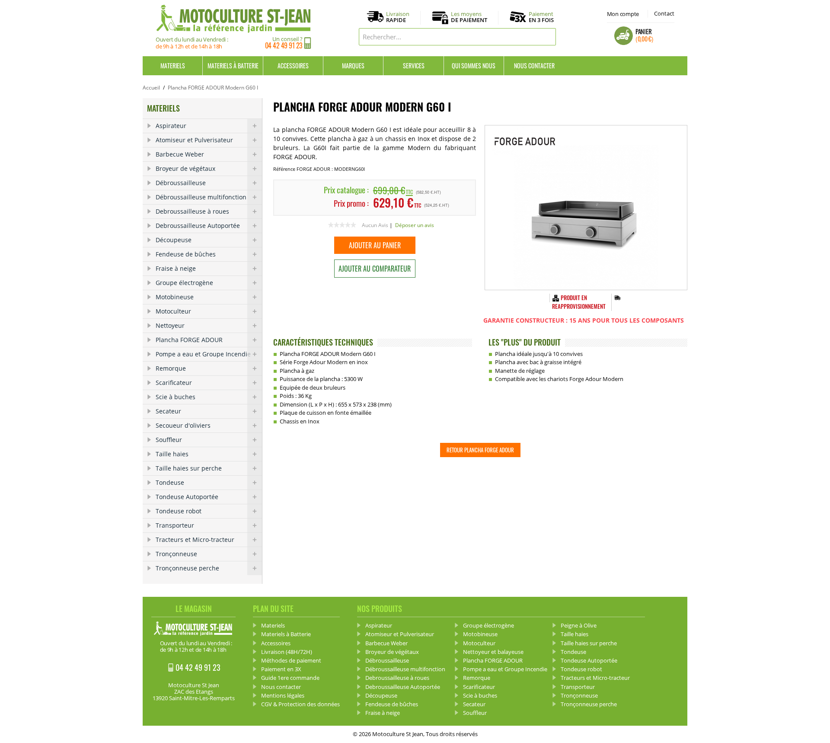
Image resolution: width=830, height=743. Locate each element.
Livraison (397, 17)
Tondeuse (170, 482)
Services (414, 65)
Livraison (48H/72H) (286, 652)
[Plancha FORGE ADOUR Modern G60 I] (586, 207)
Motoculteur (173, 311)
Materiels (172, 65)
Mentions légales (282, 695)
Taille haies (172, 454)
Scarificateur (174, 382)
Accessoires (293, 65)
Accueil (151, 87)
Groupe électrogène (184, 283)
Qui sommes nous (473, 65)
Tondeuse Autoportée (187, 497)
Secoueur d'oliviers (183, 425)
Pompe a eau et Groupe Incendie (203, 354)
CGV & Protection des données (300, 704)
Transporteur (175, 525)
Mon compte (623, 14)
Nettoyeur (170, 325)
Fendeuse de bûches (186, 254)
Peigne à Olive (579, 625)
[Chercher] (547, 36)
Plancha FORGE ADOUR (189, 340)
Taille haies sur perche (189, 468)
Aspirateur (171, 126)
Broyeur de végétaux (185, 168)
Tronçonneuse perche (187, 568)
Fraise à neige (176, 268)
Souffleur (169, 440)
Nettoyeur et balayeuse (493, 652)
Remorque (171, 368)
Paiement (541, 17)
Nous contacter (534, 65)
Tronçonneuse (176, 554)
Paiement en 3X (281, 669)
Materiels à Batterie (233, 65)
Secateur (168, 411)
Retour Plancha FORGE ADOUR (480, 449)
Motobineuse (175, 297)
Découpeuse (174, 240)
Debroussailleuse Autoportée (198, 225)
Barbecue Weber (180, 154)
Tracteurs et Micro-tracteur (195, 539)
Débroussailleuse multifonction (201, 197)
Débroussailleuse (181, 183)
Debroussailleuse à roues (192, 211)
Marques (353, 65)
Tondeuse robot (178, 511)
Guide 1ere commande (290, 678)
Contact (664, 13)
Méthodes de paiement (291, 660)
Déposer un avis (414, 225)
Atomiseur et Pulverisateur (194, 140)
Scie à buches (175, 397)
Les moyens (469, 17)
